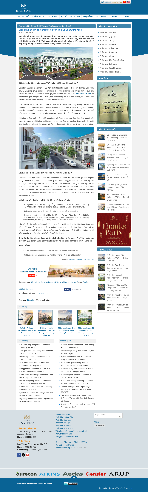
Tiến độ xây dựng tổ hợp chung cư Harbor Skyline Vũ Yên (117, 187)
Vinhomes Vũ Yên (63, 414)
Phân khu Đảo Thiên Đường (112, 60)
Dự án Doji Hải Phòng (65, 445)
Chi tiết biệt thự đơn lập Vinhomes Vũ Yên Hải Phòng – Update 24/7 (51, 250)
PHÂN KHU (75, 17)
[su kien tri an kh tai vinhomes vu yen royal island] (114, 215)
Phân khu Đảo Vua (108, 33)
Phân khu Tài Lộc (107, 40)
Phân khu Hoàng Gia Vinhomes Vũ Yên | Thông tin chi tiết (117, 258)
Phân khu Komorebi (108, 52)
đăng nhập (31, 300)
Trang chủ (23, 17)
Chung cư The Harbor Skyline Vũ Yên (71, 442)
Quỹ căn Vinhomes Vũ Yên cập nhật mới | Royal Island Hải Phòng (118, 207)
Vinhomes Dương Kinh (65, 448)
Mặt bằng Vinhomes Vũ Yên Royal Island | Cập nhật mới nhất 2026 (118, 167)
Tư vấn (125, 17)
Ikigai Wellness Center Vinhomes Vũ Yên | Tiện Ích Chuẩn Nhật (118, 197)
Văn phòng (101, 17)
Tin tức (114, 17)
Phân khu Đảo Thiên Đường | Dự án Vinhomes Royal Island (117, 268)
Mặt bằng (53, 17)
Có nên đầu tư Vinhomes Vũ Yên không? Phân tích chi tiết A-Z (117, 137)
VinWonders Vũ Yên (64, 434)
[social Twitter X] (24, 454)
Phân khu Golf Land (108, 64)
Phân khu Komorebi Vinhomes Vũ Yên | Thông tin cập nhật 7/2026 (117, 278)
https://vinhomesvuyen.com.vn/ (81, 259)
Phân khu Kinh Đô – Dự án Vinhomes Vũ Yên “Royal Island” (118, 297)
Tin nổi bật (99, 426)
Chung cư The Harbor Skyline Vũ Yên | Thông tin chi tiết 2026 (117, 157)
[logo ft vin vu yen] (27, 415)
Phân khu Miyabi (107, 56)
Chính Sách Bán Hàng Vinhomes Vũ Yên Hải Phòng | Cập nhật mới (116, 147)
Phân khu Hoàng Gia (109, 48)
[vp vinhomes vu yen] (114, 84)
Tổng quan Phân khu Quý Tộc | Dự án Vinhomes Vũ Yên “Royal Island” (117, 288)
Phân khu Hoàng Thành (110, 72)
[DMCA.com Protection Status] (71, 484)
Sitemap (127, 488)
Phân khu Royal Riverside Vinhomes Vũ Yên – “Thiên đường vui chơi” (118, 307)
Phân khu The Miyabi (64, 428)
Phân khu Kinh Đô (108, 44)
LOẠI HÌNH (88, 17)
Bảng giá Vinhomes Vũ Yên (67, 437)
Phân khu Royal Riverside (111, 68)
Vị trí (63, 17)
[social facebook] (19, 454)
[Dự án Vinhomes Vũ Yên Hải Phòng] (56, 266)
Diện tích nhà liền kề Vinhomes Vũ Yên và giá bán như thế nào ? (54, 282)
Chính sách (38, 17)
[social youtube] (28, 454)
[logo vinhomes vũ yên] (24, 5)
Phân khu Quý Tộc (108, 37)
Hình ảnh (103, 79)
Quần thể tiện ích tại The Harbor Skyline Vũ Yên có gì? (117, 177)
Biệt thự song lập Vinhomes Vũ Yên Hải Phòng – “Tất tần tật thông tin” (52, 255)
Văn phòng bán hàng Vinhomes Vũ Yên (72, 431)
